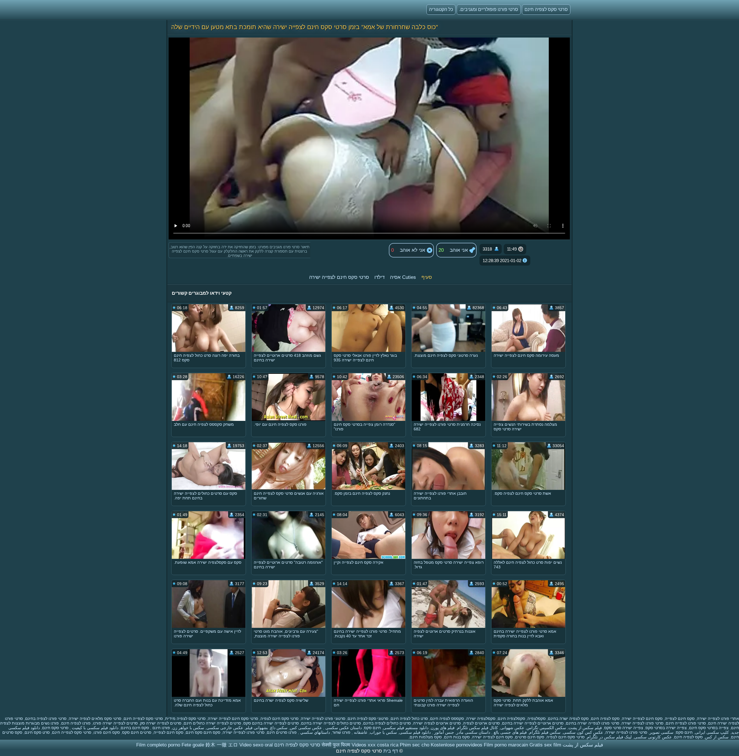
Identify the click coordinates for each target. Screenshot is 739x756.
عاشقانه (360, 732)
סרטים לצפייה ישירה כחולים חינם (212, 723)
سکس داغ (279, 727)
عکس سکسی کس (306, 727)
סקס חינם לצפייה (680, 718)
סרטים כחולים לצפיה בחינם (387, 723)
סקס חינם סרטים (529, 737)
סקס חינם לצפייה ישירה (642, 718)
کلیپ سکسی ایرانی (712, 732)
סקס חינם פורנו (107, 732)
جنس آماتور (443, 732)
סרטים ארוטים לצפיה (481, 723)
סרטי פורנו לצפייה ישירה (642, 723)
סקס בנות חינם (457, 737)
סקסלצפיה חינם (511, 718)
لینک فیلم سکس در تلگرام (609, 737)
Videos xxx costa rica (375, 745)
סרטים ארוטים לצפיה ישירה (437, 723)
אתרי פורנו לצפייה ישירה (718, 718)
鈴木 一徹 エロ (222, 745)
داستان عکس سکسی (343, 727)
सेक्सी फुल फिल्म (336, 745)
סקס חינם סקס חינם (203, 732)
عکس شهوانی (512, 727)
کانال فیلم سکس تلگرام (477, 727)
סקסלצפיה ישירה (480, 718)
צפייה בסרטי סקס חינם (709, 727)
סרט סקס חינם (37, 732)
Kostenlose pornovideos (456, 745)
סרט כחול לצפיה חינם (409, 718)
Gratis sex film (545, 745)
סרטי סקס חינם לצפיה (279, 718)
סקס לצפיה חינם (605, 718)
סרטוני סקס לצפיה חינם (368, 718)
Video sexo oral (256, 745)
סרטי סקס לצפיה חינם (546, 9)
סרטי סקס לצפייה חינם (143, 718)
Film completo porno (158, 745)
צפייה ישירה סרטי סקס (623, 727)
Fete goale (193, 745)
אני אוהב (459, 250)
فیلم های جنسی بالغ (509, 732)
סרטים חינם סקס (136, 732)
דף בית (390, 751)
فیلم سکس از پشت (585, 727)
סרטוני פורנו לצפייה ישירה (323, 718)
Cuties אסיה (403, 277)
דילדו (379, 277)
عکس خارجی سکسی (224, 727)
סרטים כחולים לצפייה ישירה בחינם (331, 723)
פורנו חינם (160, 727)
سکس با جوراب (383, 732)
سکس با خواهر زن (188, 727)
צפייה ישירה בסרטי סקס (666, 727)
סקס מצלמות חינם (426, 737)
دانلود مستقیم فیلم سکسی (405, 727)
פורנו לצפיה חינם (76, 723)
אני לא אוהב (413, 250)
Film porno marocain (506, 745)
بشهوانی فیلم (256, 727)
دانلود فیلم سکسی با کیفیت (94, 727)
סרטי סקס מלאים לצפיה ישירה (95, 718)
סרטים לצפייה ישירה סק (160, 723)
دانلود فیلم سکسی (415, 732)
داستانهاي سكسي (314, 732)
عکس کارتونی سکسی (653, 737)
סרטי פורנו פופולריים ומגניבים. (488, 9)
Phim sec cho (414, 745)
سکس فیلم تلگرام (545, 732)
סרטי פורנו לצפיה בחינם (45, 718)
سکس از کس (717, 737)
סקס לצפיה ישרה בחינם (568, 718)
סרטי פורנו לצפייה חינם (686, 723)
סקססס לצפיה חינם (447, 718)
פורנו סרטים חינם (282, 732)
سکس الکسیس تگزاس (546, 727)
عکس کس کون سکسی (583, 732)
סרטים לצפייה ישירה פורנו (115, 723)
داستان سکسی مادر (473, 732)
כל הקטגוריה (441, 9)
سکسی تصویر (661, 732)
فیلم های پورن (443, 727)
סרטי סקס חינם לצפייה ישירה (339, 277)
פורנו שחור (341, 732)
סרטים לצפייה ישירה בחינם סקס (271, 723)
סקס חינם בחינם (135, 727)
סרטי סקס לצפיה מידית (185, 718)
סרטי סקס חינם (55, 727)
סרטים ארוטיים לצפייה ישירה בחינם (532, 723)
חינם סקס (372, 727)
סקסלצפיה (536, 718)
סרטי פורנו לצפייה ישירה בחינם (592, 723)
